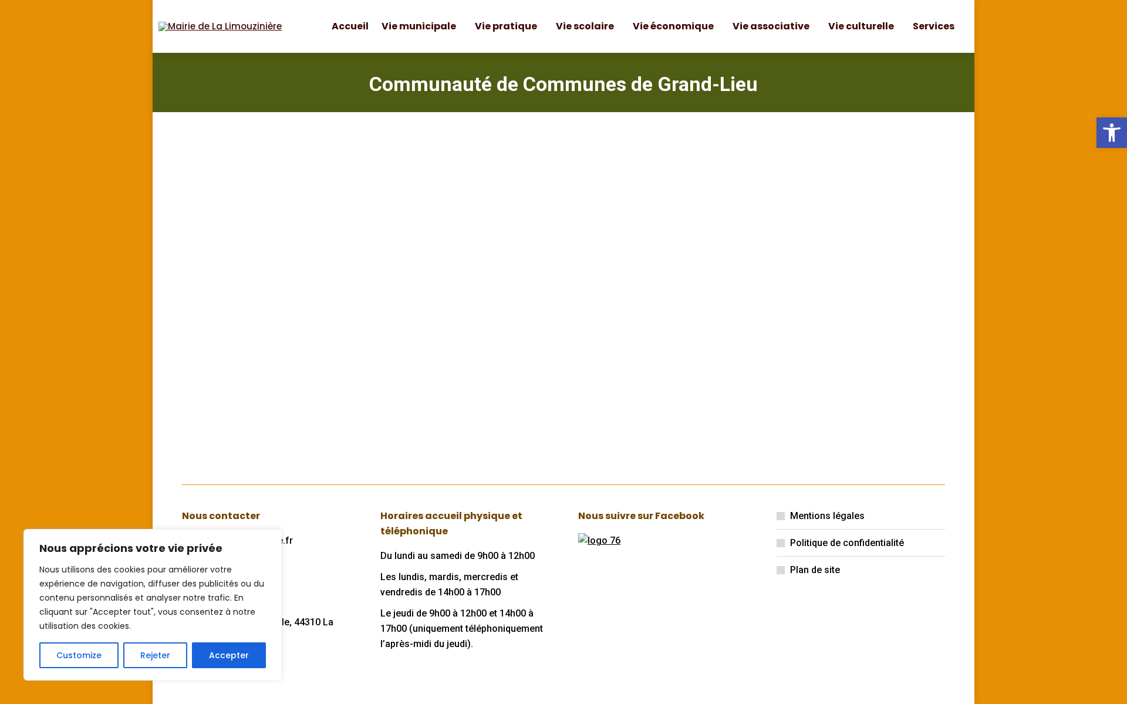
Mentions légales (827, 515)
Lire (208, 416)
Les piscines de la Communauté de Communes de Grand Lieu (455, 310)
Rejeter (155, 655)
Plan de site (815, 569)
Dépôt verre (233, 292)
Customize (79, 655)
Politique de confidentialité (847, 542)
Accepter (229, 655)
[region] (152, 605)
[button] (1111, 132)
